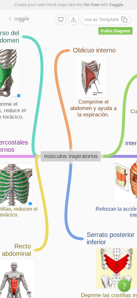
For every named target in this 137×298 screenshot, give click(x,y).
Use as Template (101, 19)
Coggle (116, 4)
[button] (124, 285)
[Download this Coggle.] (73, 19)
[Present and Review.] (61, 20)
